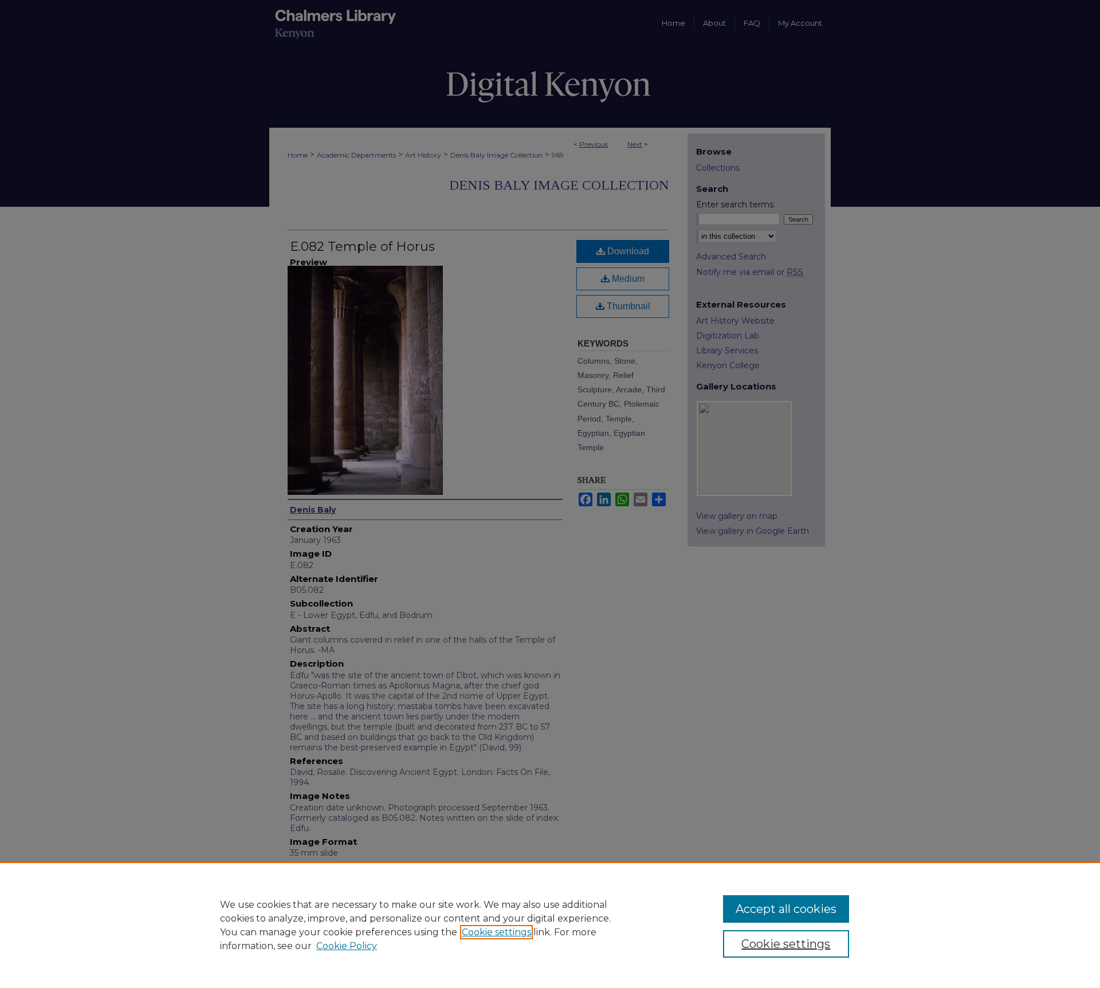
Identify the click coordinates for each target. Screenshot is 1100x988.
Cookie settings (496, 932)
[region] (550, 925)
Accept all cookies (786, 909)
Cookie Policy (346, 945)
